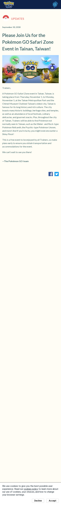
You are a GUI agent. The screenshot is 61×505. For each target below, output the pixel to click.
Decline (38, 500)
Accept (52, 500)
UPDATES (17, 18)
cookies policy (31, 489)
